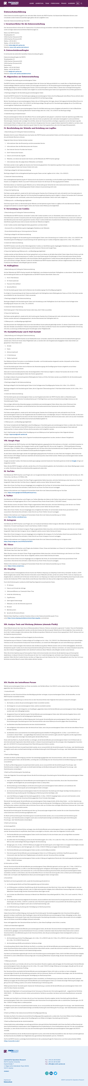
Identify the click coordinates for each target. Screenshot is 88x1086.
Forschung (55, 3)
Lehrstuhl (39, 3)
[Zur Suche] (81, 4)
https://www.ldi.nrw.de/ (11, 1041)
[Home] (11, 4)
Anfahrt (6, 1071)
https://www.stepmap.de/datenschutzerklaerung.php (23, 618)
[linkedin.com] (51, 1073)
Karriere (71, 3)
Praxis (63, 3)
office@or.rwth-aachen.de (56, 1064)
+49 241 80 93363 (54, 1060)
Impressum (7, 1080)
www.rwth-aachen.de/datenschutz (20, 73)
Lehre (31, 3)
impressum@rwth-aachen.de (18, 434)
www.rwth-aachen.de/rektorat (19, 47)
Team (47, 3)
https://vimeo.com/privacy (16, 566)
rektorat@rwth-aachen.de (17, 45)
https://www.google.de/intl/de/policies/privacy (22, 492)
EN (78, 3)
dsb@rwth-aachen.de (15, 71)
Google (74, 461)
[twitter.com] (55, 1073)
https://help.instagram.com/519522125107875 (18, 541)
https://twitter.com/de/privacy (17, 517)
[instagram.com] (47, 1073)
